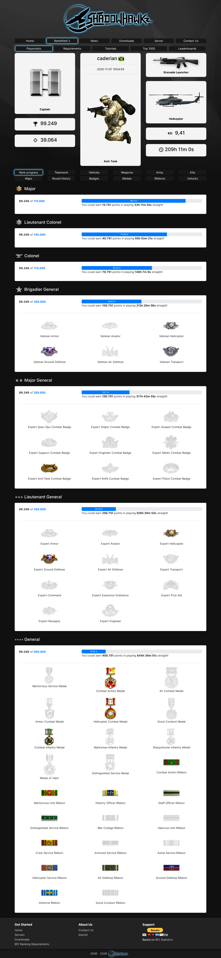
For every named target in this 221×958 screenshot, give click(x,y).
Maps (28, 178)
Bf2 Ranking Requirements (32, 944)
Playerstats (34, 48)
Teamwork (61, 172)
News (94, 41)
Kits (192, 172)
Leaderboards (187, 48)
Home (30, 41)
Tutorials (110, 48)
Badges (94, 178)
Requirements (72, 48)
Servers (20, 934)
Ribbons (160, 178)
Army (159, 172)
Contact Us (191, 41)
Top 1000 (149, 48)
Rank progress (28, 172)
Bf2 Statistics (164, 939)
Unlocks (192, 178)
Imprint (83, 934)
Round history (61, 178)
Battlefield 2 (62, 41)
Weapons (127, 172)
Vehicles (94, 172)
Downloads (126, 41)
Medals (127, 178)
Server (159, 41)
